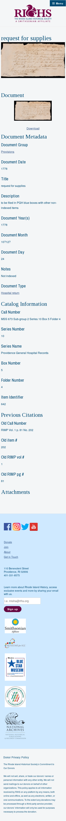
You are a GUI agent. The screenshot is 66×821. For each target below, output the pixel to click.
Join (6, 547)
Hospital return (10, 293)
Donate (8, 542)
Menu (59, 3)
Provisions (7, 152)
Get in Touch (11, 557)
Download (33, 128)
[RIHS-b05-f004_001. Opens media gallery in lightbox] (33, 111)
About (7, 552)
